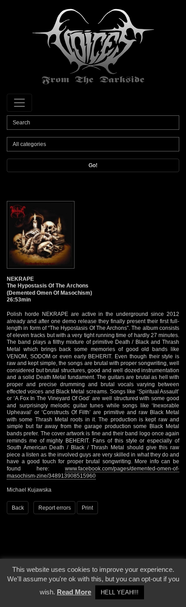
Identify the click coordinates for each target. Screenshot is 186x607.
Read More (74, 592)
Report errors (54, 508)
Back (18, 508)
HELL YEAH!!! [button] (120, 592)
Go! (93, 165)
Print (87, 508)
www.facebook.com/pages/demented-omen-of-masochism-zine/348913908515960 (93, 472)
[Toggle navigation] (19, 103)
